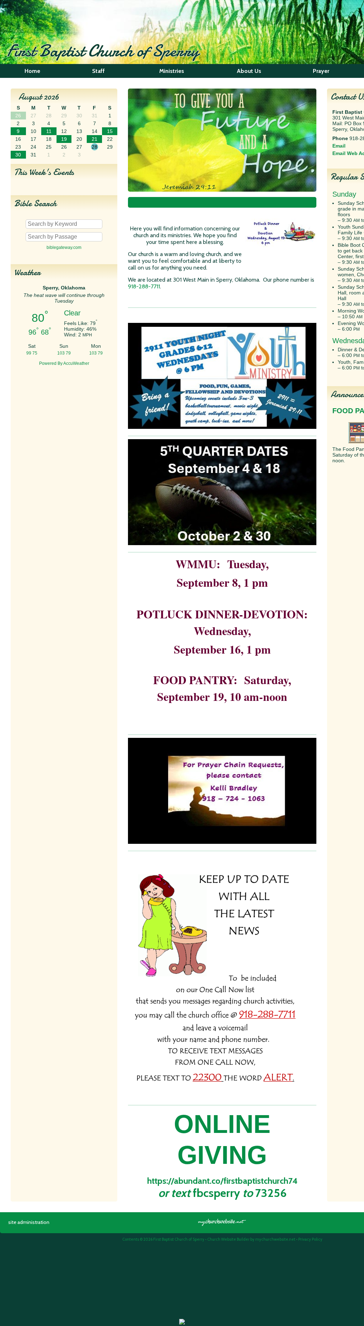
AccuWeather (76, 363)
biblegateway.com (64, 247)
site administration (28, 1222)
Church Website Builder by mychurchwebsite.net (251, 1239)
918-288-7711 (144, 286)
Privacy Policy (310, 1239)
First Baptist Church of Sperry (103, 50)
